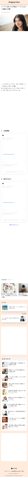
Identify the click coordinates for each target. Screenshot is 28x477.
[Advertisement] (14, 47)
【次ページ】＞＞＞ (14, 224)
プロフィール (7, 471)
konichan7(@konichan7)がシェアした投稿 (14, 171)
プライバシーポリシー (14, 473)
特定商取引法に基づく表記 (17, 471)
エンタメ (10, 279)
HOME (15, 468)
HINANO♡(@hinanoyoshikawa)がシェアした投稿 (14, 219)
